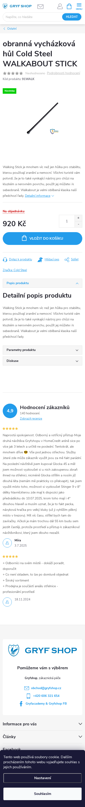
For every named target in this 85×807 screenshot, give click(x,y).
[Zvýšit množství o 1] (78, 218)
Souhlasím (42, 793)
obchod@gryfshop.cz (46, 688)
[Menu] (79, 6)
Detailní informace (37, 196)
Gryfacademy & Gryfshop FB (46, 703)
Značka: (15, 270)
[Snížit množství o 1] (78, 224)
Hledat (72, 17)
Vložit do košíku (46, 238)
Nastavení (42, 778)
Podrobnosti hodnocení (63, 73)
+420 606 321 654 (46, 696)
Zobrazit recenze (31, 419)
